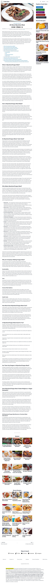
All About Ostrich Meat (27, 484)
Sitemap (27, 559)
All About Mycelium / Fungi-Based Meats (7, 446)
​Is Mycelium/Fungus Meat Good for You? (11, 58)
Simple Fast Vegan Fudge (26, 536)
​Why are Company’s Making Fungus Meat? (11, 50)
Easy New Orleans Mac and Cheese (42, 31)
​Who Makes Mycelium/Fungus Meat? (10, 49)
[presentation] (7, 495)
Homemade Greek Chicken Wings (26, 512)
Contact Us (12, 559)
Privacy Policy (19, 559)
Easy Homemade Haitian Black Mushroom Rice (26, 500)
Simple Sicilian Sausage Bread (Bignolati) (7, 459)
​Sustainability (7, 52)
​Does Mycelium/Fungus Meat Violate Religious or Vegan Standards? (16, 60)
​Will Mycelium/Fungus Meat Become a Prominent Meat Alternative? (17, 61)
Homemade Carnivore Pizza (7, 472)
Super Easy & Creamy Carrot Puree (17, 512)
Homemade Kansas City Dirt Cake (42, 42)
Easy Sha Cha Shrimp (15, 536)
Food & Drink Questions (17, 23)
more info (24, 29)
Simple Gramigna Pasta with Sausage (17, 472)
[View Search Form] (40, 1)
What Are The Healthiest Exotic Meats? (27, 446)
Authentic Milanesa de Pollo (6, 536)
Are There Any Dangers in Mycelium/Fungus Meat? (13, 59)
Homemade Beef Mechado (27, 459)
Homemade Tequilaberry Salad (16, 500)
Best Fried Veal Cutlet (25, 523)
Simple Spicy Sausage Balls (17, 484)
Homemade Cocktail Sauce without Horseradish (17, 524)
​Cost (6, 53)
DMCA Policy (45, 559)
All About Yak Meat (27, 471)
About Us (4, 559)
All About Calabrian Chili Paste (7, 484)
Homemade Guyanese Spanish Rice (41, 52)
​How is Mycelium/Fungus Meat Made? (10, 47)
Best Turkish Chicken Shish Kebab (7, 500)
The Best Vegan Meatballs (17, 446)
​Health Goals (7, 55)
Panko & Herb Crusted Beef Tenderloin (42, 63)
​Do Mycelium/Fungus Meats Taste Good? (11, 48)
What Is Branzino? (4, 543)
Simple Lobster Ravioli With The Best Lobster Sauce (6, 524)
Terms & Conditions (35, 559)
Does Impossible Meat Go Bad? (17, 459)
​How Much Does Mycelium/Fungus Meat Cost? (12, 56)
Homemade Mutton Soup (6, 512)
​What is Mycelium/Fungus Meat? (9, 46)
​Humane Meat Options (9, 54)
